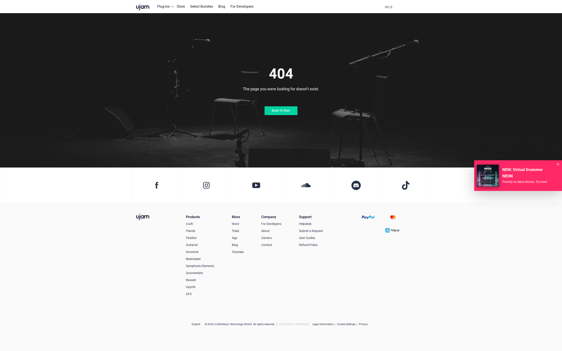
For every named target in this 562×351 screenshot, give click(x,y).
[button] (388, 6)
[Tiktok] (405, 185)
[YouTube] (256, 185)
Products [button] (193, 217)
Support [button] (305, 217)
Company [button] (268, 217)
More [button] (236, 217)
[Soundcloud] (306, 185)
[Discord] (355, 185)
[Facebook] (157, 185)
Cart (412, 10)
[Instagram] (206, 185)
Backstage (400, 10)
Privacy (363, 324)
